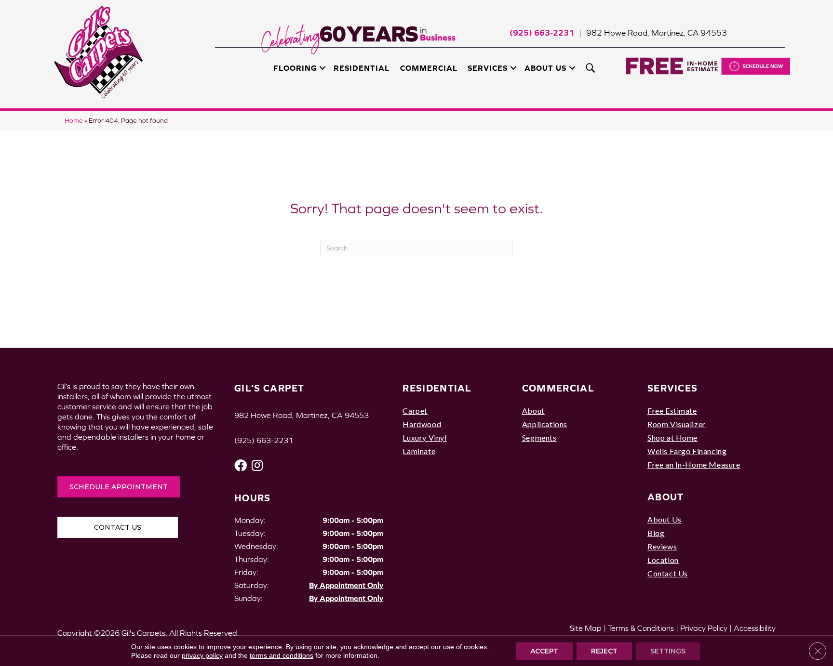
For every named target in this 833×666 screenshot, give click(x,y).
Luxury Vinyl (424, 437)
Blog (655, 532)
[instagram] (257, 465)
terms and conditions (281, 655)
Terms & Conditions (641, 628)
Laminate (419, 451)
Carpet (415, 410)
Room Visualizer (676, 424)
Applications (544, 424)
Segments (539, 437)
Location (663, 559)
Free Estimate (672, 410)
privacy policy (202, 655)
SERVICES (672, 387)
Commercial (428, 68)
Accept (544, 651)
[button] (322, 67)
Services (488, 68)
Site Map (586, 628)
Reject (604, 651)
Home (74, 120)
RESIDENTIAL (437, 387)
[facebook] (240, 465)
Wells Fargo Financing (686, 451)
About (533, 410)
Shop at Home (672, 437)
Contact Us (667, 573)
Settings (667, 651)
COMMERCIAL (558, 387)
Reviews (662, 546)
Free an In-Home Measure (693, 464)
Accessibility (755, 628)
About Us (545, 68)
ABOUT (665, 496)
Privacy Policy (703, 628)
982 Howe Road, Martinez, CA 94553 (656, 33)
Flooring (295, 68)
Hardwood (422, 424)
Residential (362, 68)
